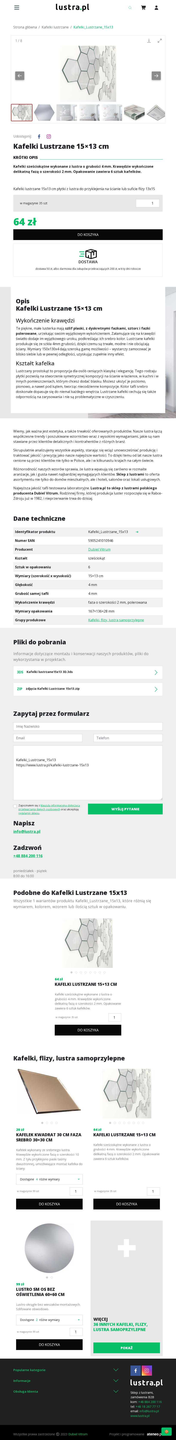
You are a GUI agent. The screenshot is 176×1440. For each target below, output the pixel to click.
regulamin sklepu (28, 813)
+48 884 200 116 (27, 855)
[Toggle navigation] (18, 7)
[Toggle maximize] (159, 41)
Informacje (21, 1380)
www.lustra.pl (139, 1416)
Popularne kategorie (29, 1370)
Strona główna (25, 27)
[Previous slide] (19, 75)
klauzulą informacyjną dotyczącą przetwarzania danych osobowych (49, 807)
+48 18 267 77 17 (148, 1406)
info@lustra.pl (26, 831)
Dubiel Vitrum (99, 549)
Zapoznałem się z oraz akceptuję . (49, 809)
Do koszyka (88, 234)
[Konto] (156, 7)
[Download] (149, 41)
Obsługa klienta (25, 1391)
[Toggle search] (129, 7)
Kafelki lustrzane (55, 27)
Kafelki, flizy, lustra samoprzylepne (116, 620)
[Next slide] (156, 75)
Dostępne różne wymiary (40, 1179)
